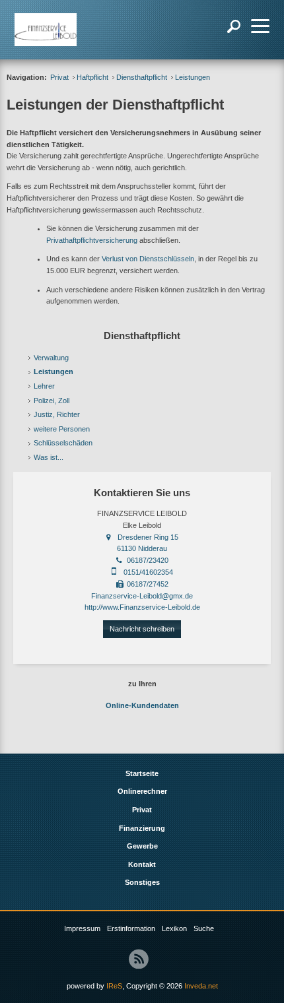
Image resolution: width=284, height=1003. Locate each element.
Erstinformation (131, 928)
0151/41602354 (148, 572)
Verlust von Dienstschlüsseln (148, 259)
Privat (59, 77)
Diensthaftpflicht (141, 77)
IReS (114, 986)
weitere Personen (62, 429)
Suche (204, 928)
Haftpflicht (92, 77)
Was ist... (48, 457)
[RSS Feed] (139, 959)
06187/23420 (147, 560)
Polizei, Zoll (51, 400)
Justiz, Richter (57, 414)
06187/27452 (147, 584)
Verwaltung (51, 358)
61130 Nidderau (142, 548)
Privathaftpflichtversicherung (91, 240)
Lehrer (44, 386)
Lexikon (174, 928)
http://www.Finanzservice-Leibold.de (142, 607)
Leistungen (53, 371)
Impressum (82, 928)
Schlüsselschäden (63, 443)
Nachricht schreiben (142, 629)
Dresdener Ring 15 (148, 537)
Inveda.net (201, 986)
